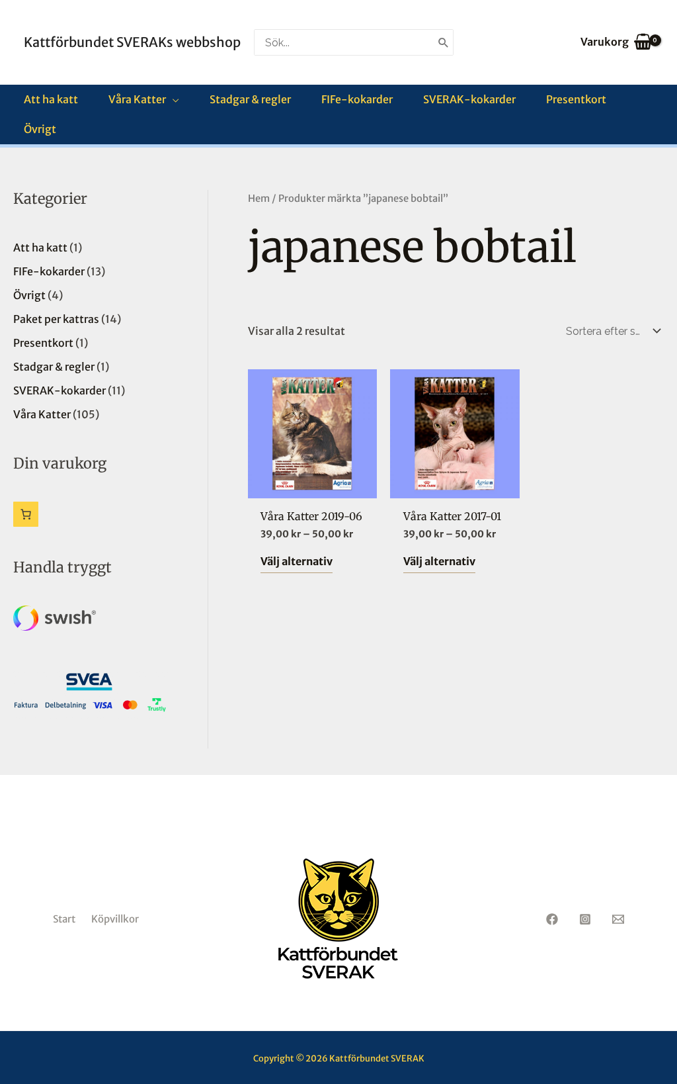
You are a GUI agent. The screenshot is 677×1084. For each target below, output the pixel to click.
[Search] (443, 42)
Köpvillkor (115, 919)
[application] (172, 99)
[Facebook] (552, 919)
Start (64, 919)
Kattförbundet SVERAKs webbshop (132, 42)
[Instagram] (585, 919)
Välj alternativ (296, 561)
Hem (259, 198)
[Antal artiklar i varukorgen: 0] (25, 514)
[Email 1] (618, 919)
